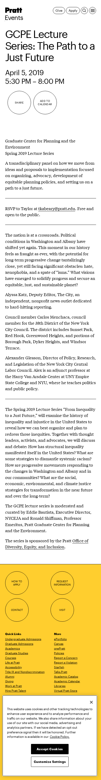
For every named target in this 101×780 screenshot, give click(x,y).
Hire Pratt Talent (15, 690)
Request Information (62, 583)
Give (58, 10)
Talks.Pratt (60, 671)
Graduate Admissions (19, 643)
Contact (17, 609)
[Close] (91, 702)
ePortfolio (60, 639)
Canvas (58, 643)
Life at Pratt (12, 662)
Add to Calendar (45, 102)
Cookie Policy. (60, 737)
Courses (10, 657)
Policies (59, 653)
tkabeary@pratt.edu (56, 208)
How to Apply (17, 583)
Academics (12, 648)
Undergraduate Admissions (23, 639)
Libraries (60, 685)
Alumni (9, 676)
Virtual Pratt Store (65, 690)
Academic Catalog (66, 676)
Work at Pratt (13, 685)
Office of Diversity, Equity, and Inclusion (46, 544)
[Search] (84, 10)
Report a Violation (65, 662)
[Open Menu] (92, 10)
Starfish (59, 667)
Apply (73, 10)
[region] (49, 735)
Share (19, 102)
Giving (9, 681)
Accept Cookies (50, 749)
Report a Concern (66, 657)
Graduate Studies (16, 653)
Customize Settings (50, 762)
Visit (62, 609)
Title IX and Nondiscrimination (25, 671)
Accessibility (13, 667)
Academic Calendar (67, 681)
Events (14, 17)
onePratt (59, 648)
